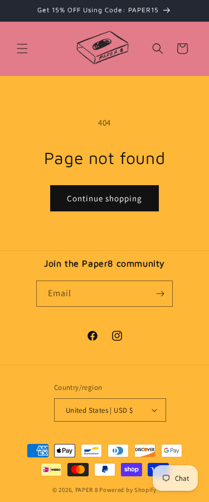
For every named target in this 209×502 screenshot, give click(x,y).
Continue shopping (104, 198)
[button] (22, 48)
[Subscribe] (160, 294)
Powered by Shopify (128, 490)
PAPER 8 (86, 490)
